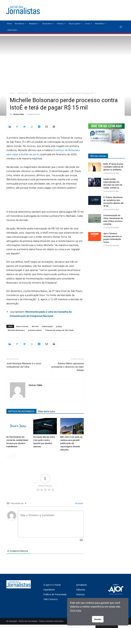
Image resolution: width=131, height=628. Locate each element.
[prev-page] (8, 456)
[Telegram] (39, 126)
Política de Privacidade (55, 594)
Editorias (80, 589)
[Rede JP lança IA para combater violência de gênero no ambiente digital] (94, 167)
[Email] (46, 126)
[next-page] (13, 456)
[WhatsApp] (31, 126)
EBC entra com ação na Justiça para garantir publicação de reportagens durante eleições (71, 443)
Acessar (78, 503)
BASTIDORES (23, 93)
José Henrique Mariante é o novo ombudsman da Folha (23, 365)
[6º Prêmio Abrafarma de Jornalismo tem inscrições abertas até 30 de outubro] (94, 200)
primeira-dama (35, 330)
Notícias (80, 594)
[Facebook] (17, 126)
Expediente (49, 589)
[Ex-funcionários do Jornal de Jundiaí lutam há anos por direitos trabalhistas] (18, 426)
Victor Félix (19, 114)
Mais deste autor (46, 411)
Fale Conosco (50, 599)
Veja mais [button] (75, 610)
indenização (47, 326)
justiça (59, 326)
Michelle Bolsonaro (16, 330)
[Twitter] (24, 126)
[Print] (53, 126)
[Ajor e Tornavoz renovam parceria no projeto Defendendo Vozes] (94, 236)
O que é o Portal (52, 584)
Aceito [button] (97, 619)
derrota (35, 326)
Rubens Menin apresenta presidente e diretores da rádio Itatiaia (68, 367)
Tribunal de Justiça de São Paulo (59, 330)
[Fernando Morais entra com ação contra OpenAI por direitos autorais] (45, 426)
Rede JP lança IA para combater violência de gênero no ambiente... (113, 167)
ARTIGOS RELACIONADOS (21, 411)
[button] (121, 27)
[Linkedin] (9, 126)
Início (12, 93)
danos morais (22, 326)
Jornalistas (81, 584)
